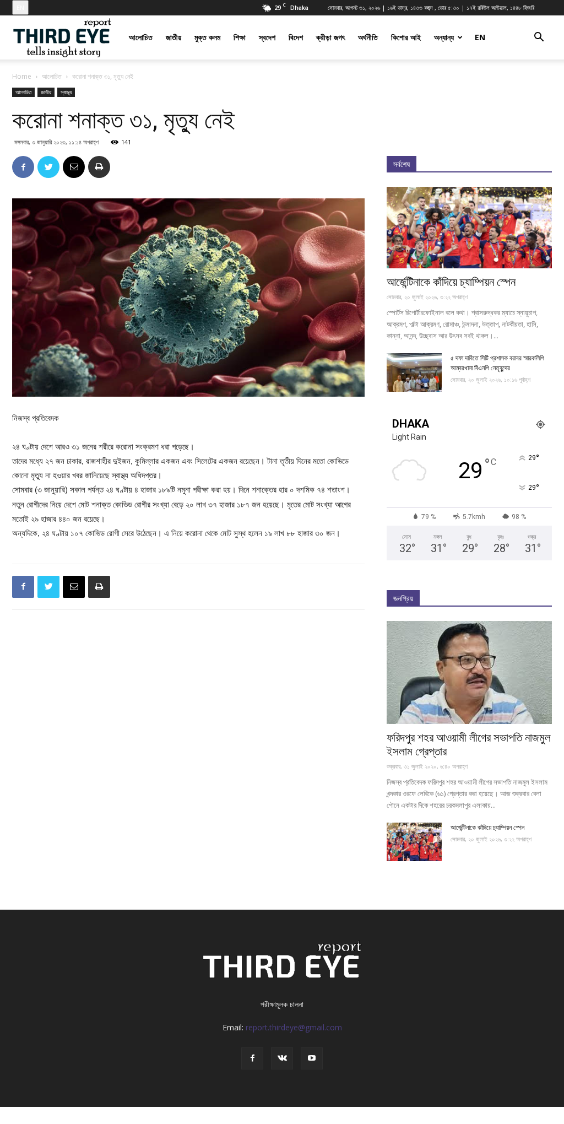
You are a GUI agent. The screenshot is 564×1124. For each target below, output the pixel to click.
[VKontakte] (282, 1058)
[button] (538, 38)
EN (20, 7)
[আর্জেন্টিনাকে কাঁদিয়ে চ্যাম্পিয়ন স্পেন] (469, 227)
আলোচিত (141, 37)
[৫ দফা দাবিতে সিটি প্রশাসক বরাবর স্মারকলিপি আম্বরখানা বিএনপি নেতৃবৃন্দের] (414, 372)
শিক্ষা (240, 37)
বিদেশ (296, 37)
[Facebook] (252, 1058)
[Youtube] (312, 1058)
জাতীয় (173, 37)
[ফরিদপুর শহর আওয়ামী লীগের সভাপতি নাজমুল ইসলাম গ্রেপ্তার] (469, 672)
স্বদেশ (267, 37)
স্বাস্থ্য (66, 92)
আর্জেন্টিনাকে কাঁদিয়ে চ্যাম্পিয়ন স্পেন (451, 282)
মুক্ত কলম (207, 37)
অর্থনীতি (368, 37)
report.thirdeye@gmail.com (294, 1027)
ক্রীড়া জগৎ (330, 37)
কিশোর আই (406, 37)
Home (21, 76)
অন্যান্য (444, 37)
